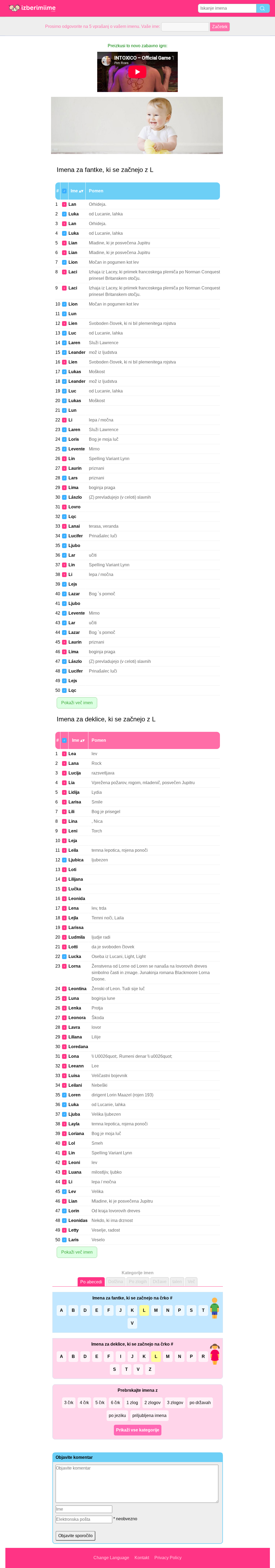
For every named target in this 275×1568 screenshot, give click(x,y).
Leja (72, 840)
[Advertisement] (26, 116)
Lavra (74, 1027)
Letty (73, 1230)
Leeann (76, 1066)
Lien (72, 323)
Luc (72, 333)
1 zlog (132, 1402)
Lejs (72, 584)
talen (177, 1281)
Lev (72, 1191)
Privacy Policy (168, 1557)
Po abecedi (91, 1282)
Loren (74, 1095)
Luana (74, 1172)
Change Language (111, 1557)
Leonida (76, 898)
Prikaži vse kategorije (137, 1430)
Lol (71, 1143)
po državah (200, 1402)
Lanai (74, 526)
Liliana (75, 1037)
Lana (73, 763)
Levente (76, 449)
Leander (76, 352)
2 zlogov (152, 1402)
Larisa (74, 802)
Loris (73, 439)
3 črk (68, 1402)
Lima (73, 487)
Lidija (73, 792)
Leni (72, 831)
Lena (73, 908)
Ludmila (76, 937)
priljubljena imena (149, 1415)
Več (191, 1281)
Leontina (77, 988)
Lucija (74, 773)
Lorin (73, 1211)
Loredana (78, 1046)
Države (160, 1281)
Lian (72, 243)
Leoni (74, 1162)
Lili (71, 811)
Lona (73, 1056)
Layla (73, 1124)
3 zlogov (175, 1402)
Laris (73, 1239)
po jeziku (117, 1415)
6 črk (115, 1402)
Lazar (74, 594)
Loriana (76, 1133)
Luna (73, 998)
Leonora (77, 1017)
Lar (71, 555)
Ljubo (74, 545)
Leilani (75, 1085)
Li (70, 420)
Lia (71, 782)
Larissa (76, 927)
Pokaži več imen (77, 702)
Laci (72, 272)
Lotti (73, 947)
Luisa (74, 1075)
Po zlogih (138, 1281)
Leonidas (78, 1220)
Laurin (75, 468)
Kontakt (142, 1557)
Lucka (74, 956)
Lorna (74, 966)
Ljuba (74, 1114)
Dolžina (115, 1281)
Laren (74, 342)
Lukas (74, 371)
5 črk (99, 1402)
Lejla (73, 918)
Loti (72, 869)
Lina (72, 821)
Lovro (74, 507)
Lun (72, 313)
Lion (73, 262)
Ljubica (76, 860)
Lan (72, 204)
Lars (73, 478)
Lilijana (75, 879)
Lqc (72, 516)
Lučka (74, 889)
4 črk (84, 1402)
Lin (71, 458)
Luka (73, 214)
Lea (72, 753)
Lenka (74, 1008)
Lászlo (75, 497)
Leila (73, 850)
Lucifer (75, 536)
